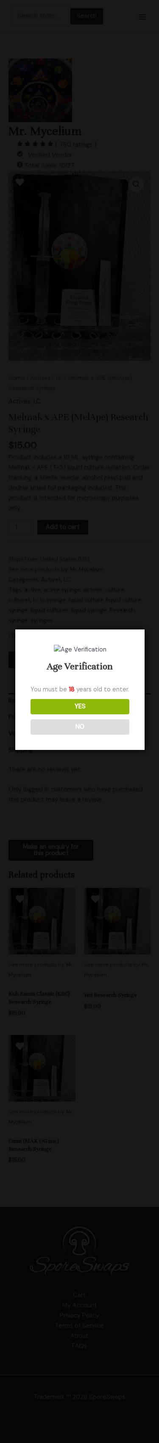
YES (80, 706)
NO (79, 727)
